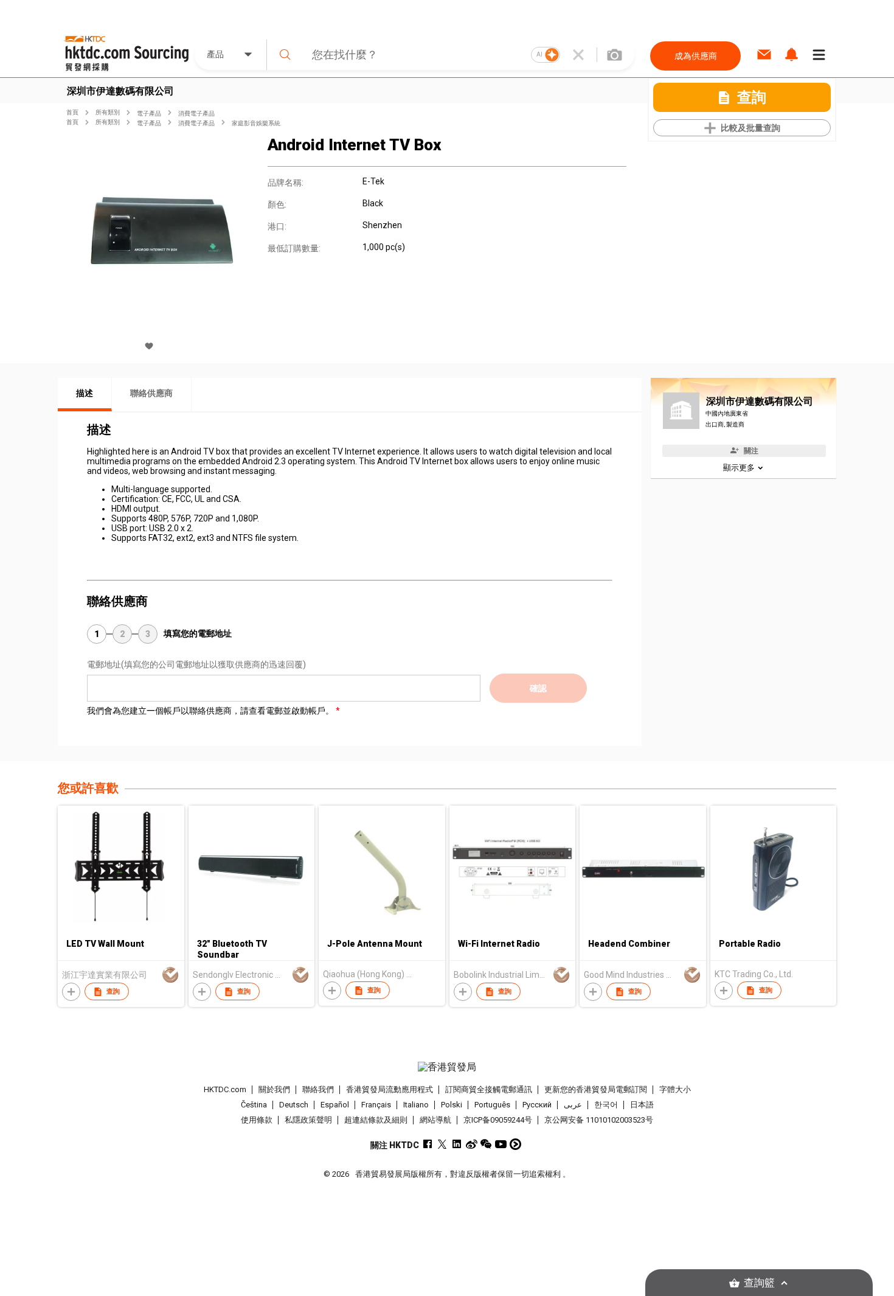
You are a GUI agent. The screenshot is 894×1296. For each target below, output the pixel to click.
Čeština (254, 1104)
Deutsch (293, 1104)
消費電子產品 (196, 113)
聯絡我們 (318, 1089)
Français (376, 1104)
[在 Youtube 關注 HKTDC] (501, 1144)
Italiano (416, 1104)
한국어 (606, 1104)
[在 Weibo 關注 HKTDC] (471, 1144)
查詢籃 (759, 1283)
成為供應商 (695, 56)
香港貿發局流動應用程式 (389, 1089)
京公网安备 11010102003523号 (598, 1119)
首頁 (72, 112)
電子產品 (149, 113)
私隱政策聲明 (308, 1119)
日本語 (642, 1104)
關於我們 (274, 1089)
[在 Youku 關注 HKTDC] (515, 1144)
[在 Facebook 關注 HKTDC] (428, 1144)
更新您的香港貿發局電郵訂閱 (595, 1089)
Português (492, 1104)
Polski (451, 1104)
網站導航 (435, 1119)
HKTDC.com (225, 1089)
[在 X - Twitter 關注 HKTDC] (442, 1144)
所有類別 (107, 112)
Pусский (537, 1104)
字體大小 (675, 1089)
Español (335, 1104)
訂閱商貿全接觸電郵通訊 (488, 1089)
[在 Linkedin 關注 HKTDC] (457, 1144)
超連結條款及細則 (375, 1119)
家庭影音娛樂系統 (256, 123)
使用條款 (256, 1119)
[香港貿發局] (447, 1067)
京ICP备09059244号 (497, 1119)
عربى (573, 1104)
